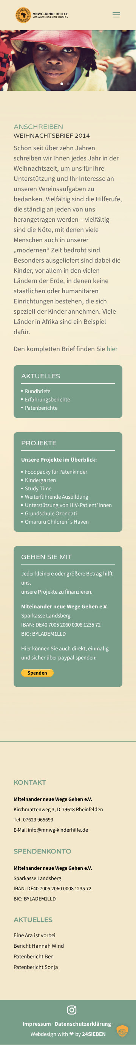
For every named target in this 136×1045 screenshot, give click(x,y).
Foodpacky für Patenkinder (56, 471)
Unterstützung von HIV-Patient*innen (68, 505)
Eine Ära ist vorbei (35, 935)
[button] (122, 1031)
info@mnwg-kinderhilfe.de (58, 829)
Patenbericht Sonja (36, 966)
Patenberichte (41, 407)
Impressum (37, 1023)
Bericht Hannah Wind (39, 945)
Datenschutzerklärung (83, 1023)
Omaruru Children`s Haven (57, 521)
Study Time (38, 488)
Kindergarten (40, 480)
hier (112, 348)
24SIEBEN (94, 1033)
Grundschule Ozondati (51, 513)
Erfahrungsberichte (47, 399)
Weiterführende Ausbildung (56, 496)
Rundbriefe (37, 391)
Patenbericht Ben (34, 956)
